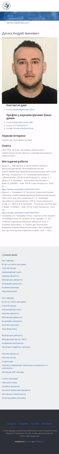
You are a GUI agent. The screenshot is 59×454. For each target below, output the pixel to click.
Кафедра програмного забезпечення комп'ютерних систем (27, 15)
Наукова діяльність (10, 276)
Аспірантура (7, 361)
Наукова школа (9, 357)
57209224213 (21, 125)
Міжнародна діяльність (12, 279)
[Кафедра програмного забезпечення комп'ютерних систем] (6, 5)
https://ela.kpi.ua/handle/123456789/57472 (20, 212)
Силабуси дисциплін (11, 386)
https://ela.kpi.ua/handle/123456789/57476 (20, 189)
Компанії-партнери (10, 287)
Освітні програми (10, 378)
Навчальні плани (9, 382)
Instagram (47, 424)
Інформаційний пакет (11, 272)
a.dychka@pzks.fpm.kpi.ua (23, 109)
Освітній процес (9, 268)
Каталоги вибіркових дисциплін (16, 390)
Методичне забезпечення (14, 394)
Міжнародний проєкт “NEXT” (14, 339)
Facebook (11, 424)
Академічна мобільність (13, 343)
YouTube (35, 424)
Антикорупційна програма (14, 398)
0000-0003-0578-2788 (23, 122)
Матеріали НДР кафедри (13, 372)
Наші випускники (9, 291)
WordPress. (39, 442)
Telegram (23, 424)
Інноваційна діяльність (12, 283)
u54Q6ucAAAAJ (26, 128)
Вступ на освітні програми (14, 264)
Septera (28, 442)
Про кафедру (8, 260)
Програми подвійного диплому (16, 347)
